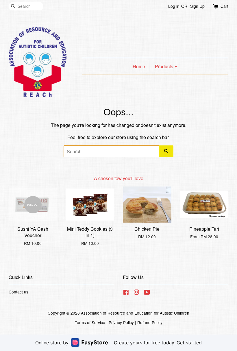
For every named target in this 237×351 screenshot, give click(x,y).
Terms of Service (90, 322)
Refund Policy (149, 322)
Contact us (18, 292)
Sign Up (197, 6)
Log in (173, 6)
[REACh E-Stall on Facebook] (126, 293)
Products (164, 66)
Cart (224, 6)
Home (139, 66)
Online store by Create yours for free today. (118, 343)
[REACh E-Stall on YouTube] (147, 293)
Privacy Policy (121, 322)
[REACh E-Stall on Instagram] (136, 293)
